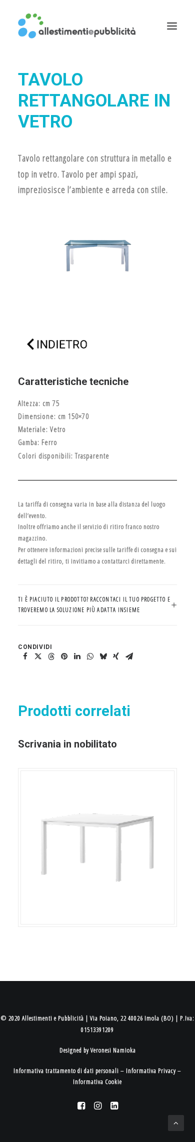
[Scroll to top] (176, 1122)
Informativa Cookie (97, 1081)
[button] (25, 656)
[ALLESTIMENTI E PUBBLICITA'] (77, 26)
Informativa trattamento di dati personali (66, 1070)
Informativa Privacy (151, 1070)
